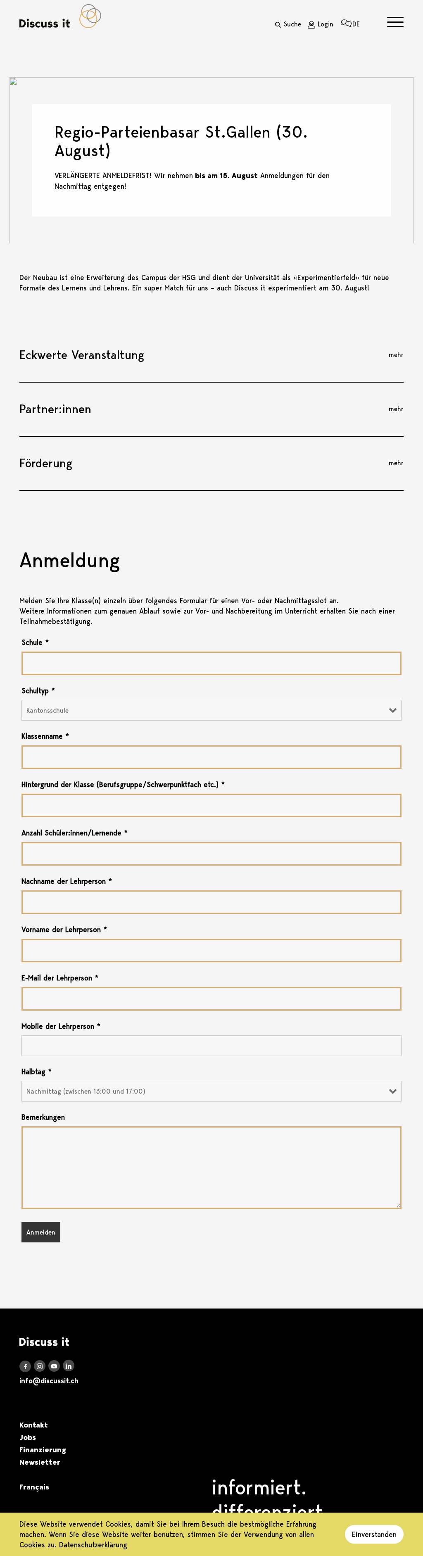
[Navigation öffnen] (395, 22)
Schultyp (38, 691)
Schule (35, 642)
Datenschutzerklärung (93, 1544)
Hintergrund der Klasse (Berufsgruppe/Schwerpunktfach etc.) (123, 784)
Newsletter (39, 1462)
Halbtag (36, 1072)
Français (34, 1487)
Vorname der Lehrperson (64, 930)
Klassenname (45, 736)
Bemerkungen (43, 1117)
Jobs (27, 1437)
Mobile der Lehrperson (60, 1026)
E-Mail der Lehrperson (59, 978)
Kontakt (33, 1425)
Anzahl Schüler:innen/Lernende (74, 833)
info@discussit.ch (48, 1380)
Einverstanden (374, 1534)
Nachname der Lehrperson (66, 881)
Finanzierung (42, 1449)
